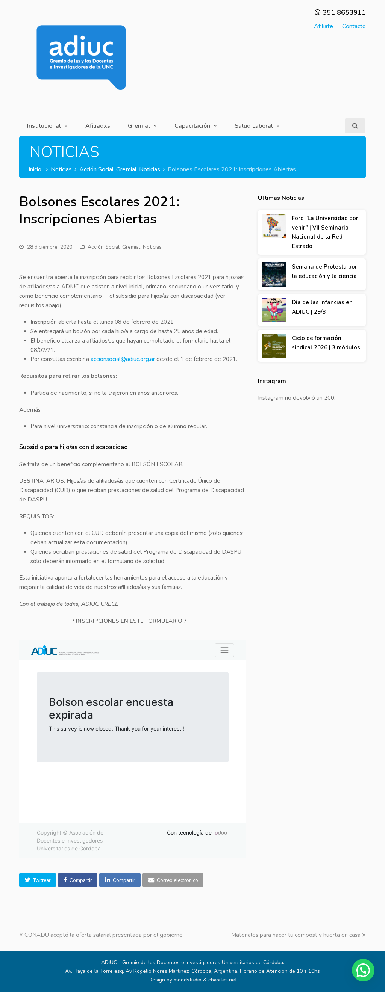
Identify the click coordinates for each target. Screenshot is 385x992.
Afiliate (323, 26)
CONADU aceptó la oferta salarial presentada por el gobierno (103, 935)
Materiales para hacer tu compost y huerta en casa (296, 935)
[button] (37, 880)
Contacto (354, 26)
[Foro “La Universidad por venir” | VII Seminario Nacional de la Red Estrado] (274, 226)
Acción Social (104, 247)
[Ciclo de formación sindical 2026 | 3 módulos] (274, 346)
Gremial (131, 247)
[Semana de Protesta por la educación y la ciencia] (274, 274)
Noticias (152, 247)
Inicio (35, 169)
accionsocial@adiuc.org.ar (123, 359)
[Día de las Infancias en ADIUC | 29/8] (274, 310)
